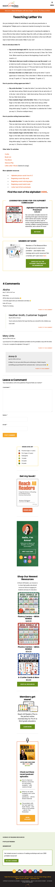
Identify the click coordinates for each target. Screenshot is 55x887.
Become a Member (11, 861)
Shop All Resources (27, 684)
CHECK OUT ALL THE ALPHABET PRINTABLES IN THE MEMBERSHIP (37, 263)
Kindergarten (23, 455)
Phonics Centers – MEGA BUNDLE (28, 648)
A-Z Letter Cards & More (28, 677)
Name (5, 415)
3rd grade (22, 463)
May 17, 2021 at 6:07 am (9, 292)
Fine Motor (8, 160)
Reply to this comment (45, 309)
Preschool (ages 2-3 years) (27, 450)
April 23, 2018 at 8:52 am (9, 338)
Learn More (27, 727)
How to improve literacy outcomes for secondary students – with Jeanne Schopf (28, 783)
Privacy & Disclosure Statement (38, 881)
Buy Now (37, 232)
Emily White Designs (28, 882)
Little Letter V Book (11, 166)
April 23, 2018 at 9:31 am (14, 359)
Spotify (27, 766)
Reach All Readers (10, 4)
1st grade (22, 458)
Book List (8, 157)
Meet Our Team (27, 551)
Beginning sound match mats (20, 184)
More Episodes (27, 818)
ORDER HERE (27, 510)
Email (5, 425)
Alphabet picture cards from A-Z (22, 175)
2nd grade (23, 460)
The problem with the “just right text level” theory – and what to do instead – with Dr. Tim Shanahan (28, 807)
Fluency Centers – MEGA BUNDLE (28, 617)
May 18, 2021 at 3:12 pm (15, 318)
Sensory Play (9, 163)
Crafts (7, 154)
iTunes (27, 764)
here (44, 256)
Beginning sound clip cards (20, 178)
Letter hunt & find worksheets (21, 187)
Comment (6, 387)
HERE (44, 192)
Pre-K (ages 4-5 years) (26, 453)
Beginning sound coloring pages (21, 181)
